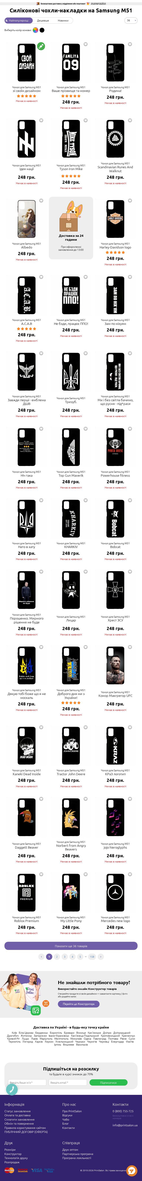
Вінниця (81, 1032)
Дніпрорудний (121, 1032)
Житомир (26, 1035)
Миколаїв (76, 1038)
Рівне (123, 1038)
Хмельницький (64, 1041)
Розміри (10, 1149)
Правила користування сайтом (25, 1128)
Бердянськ (41, 1032)
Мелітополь (61, 1038)
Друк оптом (70, 1149)
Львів (34, 1038)
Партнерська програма (77, 1154)
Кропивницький (110, 1035)
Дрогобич (13, 1035)
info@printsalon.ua (125, 1125)
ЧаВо (65, 1119)
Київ (14, 1032)
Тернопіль (15, 1041)
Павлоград (99, 1038)
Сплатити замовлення (19, 1119)
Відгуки (67, 1115)
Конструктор (12, 1154)
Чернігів (92, 1041)
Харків (39, 1041)
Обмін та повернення (19, 1123)
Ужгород (28, 1041)
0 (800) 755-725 (123, 1111)
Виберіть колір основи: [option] (17, 29)
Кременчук (128, 1035)
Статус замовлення (17, 1111)
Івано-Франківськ (59, 1035)
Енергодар (117, 1041)
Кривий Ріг (13, 1038)
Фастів (130, 1041)
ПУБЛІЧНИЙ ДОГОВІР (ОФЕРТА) (26, 1132)
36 (128, 20)
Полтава (113, 1038)
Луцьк (25, 1038)
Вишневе (68, 1044)
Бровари (69, 1032)
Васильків (82, 1044)
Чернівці (104, 1041)
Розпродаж (12, 1162)
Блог (65, 1123)
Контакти (68, 1128)
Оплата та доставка (17, 1115)
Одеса (87, 1038)
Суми (132, 1038)
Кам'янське (94, 1032)
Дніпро (107, 1032)
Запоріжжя (40, 1035)
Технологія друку (16, 1158)
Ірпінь (57, 1044)
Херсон (49, 1041)
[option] (35, 30)
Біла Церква (26, 1032)
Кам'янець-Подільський (85, 1035)
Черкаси (80, 1041)
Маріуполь (46, 1038)
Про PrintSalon (72, 1111)
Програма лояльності (76, 1158)
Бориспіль (56, 1032)
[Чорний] (42, 30)
